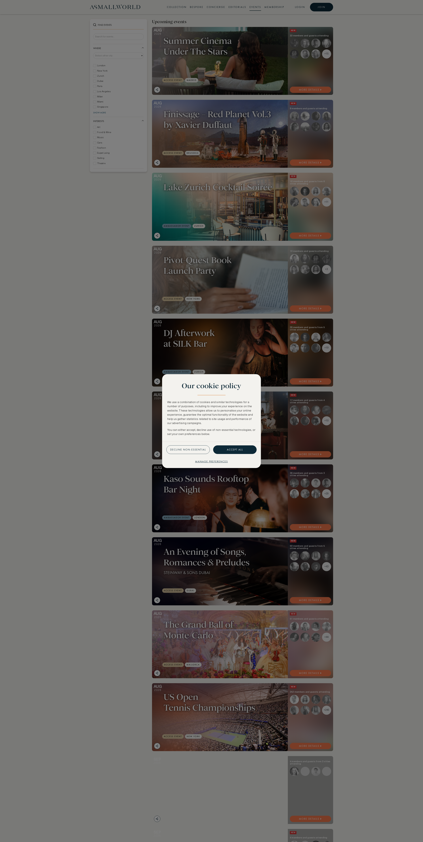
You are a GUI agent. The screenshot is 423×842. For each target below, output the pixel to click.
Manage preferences (211, 461)
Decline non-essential (188, 449)
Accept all (235, 449)
